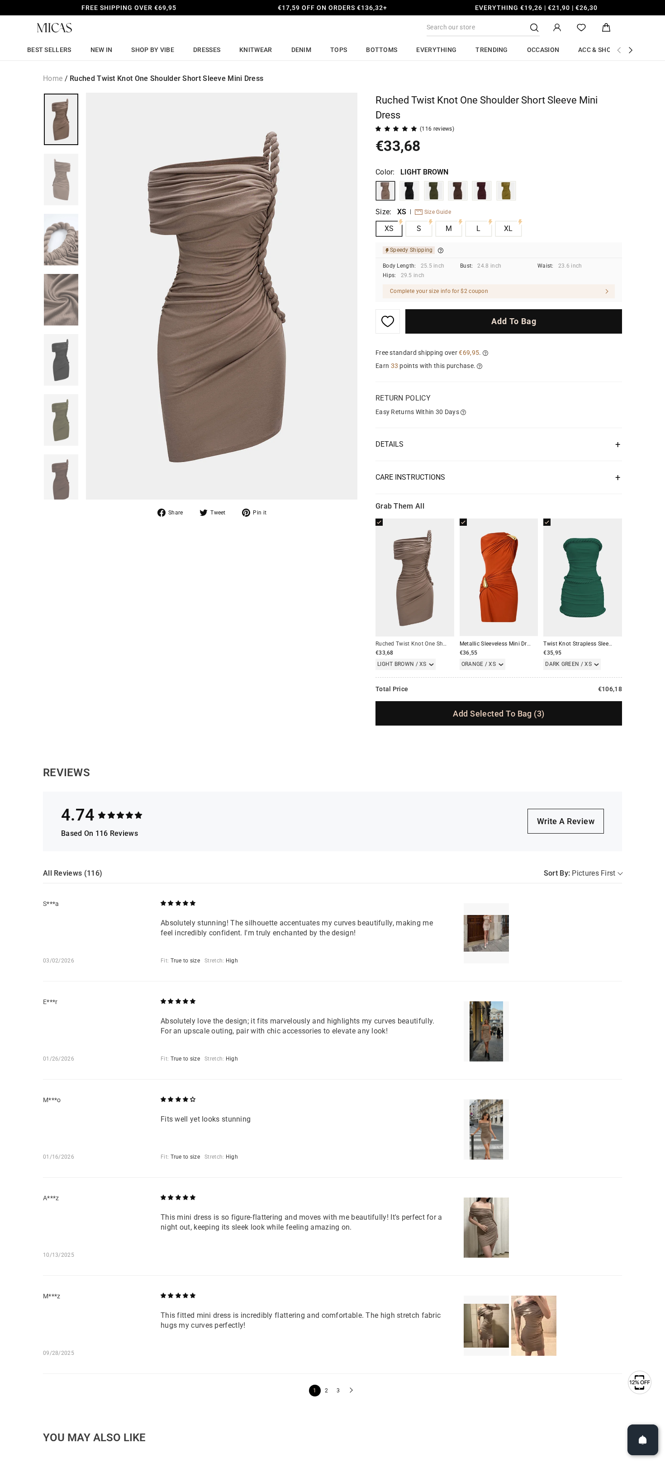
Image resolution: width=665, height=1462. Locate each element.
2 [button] (326, 1390)
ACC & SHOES (598, 49)
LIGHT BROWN (385, 191)
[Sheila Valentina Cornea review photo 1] (486, 933)
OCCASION (543, 49)
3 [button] (338, 1390)
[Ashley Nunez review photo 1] (486, 1228)
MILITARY (434, 191)
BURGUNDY (482, 191)
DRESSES (206, 49)
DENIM (301, 49)
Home (52, 78)
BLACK (409, 191)
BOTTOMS (381, 49)
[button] (350, 1390)
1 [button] (314, 1390)
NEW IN (101, 49)
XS (389, 228)
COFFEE (458, 191)
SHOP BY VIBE (152, 49)
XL (508, 228)
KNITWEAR (255, 49)
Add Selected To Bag (498, 713)
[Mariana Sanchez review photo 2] (533, 1326)
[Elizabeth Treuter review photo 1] (486, 1031)
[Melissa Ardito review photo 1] (486, 1129)
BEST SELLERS (49, 49)
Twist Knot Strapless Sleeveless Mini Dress (597, 644)
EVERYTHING (436, 49)
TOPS (338, 49)
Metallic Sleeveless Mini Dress (498, 644)
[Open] (642, 1439)
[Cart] (606, 28)
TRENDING (491, 49)
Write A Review (565, 821)
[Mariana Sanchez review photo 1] (486, 1326)
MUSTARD (506, 191)
